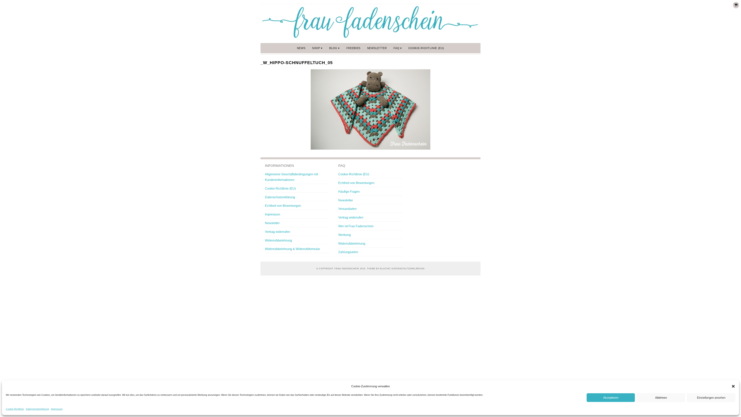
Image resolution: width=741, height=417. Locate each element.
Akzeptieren (610, 397)
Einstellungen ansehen (711, 397)
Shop (316, 48)
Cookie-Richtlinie (15, 409)
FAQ (396, 48)
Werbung (344, 234)
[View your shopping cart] (736, 5)
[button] (733, 386)
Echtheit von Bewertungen (283, 205)
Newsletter (377, 48)
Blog (333, 48)
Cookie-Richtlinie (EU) (426, 48)
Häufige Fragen (349, 191)
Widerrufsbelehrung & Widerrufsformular (292, 249)
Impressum (57, 409)
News (301, 48)
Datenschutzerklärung (37, 409)
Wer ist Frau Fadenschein (356, 226)
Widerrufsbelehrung (278, 240)
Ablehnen (661, 397)
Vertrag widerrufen (277, 231)
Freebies (353, 48)
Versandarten (347, 208)
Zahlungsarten (348, 252)
